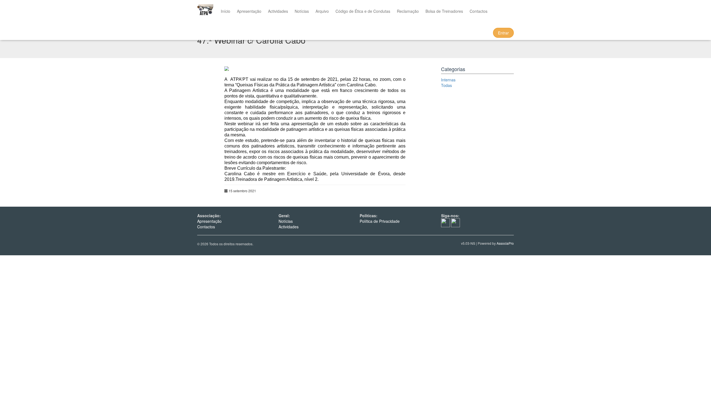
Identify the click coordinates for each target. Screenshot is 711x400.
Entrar (503, 33)
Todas (446, 85)
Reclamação (408, 11)
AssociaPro (505, 243)
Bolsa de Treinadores (444, 11)
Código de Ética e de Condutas (363, 11)
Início (225, 11)
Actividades (278, 11)
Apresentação (249, 11)
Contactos (478, 11)
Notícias (302, 11)
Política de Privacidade (380, 221)
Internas (448, 79)
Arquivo (322, 11)
